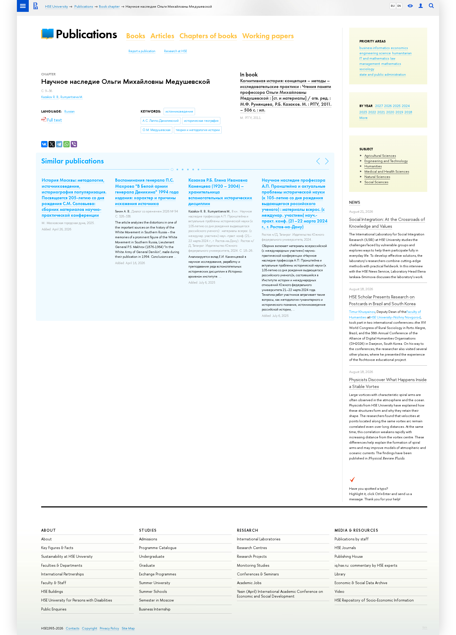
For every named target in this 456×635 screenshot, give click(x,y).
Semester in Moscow (156, 600)
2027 (379, 105)
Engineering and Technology (386, 160)
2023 (363, 112)
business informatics (374, 47)
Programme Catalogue (158, 547)
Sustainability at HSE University (67, 556)
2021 (381, 112)
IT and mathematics (374, 58)
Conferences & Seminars (258, 573)
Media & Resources (356, 530)
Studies (148, 530)
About (48, 530)
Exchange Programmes (157, 573)
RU (393, 6)
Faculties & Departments (61, 565)
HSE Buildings (52, 591)
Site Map (128, 628)
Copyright (89, 628)
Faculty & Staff (53, 582)
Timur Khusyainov (362, 311)
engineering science (375, 53)
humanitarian (402, 53)
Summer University (154, 582)
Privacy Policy (109, 628)
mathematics (391, 63)
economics (399, 47)
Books (135, 35)
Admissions (148, 538)
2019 (399, 112)
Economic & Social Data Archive (361, 582)
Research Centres (252, 547)
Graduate (147, 565)
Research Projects (252, 556)
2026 (388, 105)
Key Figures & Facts (57, 547)
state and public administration (382, 74)
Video (339, 591)
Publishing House (349, 556)
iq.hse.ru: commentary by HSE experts (366, 565)
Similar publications (72, 161)
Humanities (373, 166)
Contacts (72, 628)
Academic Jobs (249, 582)
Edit (424, 627)
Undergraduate (151, 556)
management (369, 63)
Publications (86, 34)
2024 (406, 105)
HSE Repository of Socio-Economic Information (374, 600)
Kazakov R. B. (50, 97)
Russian (69, 111)
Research (248, 530)
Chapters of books (208, 35)
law (392, 58)
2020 (390, 112)
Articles (162, 35)
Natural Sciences (377, 176)
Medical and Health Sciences (386, 171)
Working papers (268, 35)
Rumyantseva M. (71, 97)
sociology (366, 68)
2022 (372, 112)
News (354, 202)
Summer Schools (153, 591)
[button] (172, 169)
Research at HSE (175, 51)
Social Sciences (376, 182)
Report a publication (142, 51)
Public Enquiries (53, 609)
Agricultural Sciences (380, 155)
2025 (397, 105)
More (363, 117)
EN (399, 6)
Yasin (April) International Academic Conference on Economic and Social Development (280, 594)
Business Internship (154, 609)
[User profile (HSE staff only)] (421, 6)
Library (340, 573)
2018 (408, 112)
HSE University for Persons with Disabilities (76, 600)
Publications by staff (352, 538)
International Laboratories (258, 538)
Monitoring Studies (253, 565)
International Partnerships (62, 573)
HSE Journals (345, 547)
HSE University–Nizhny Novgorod (395, 317)
